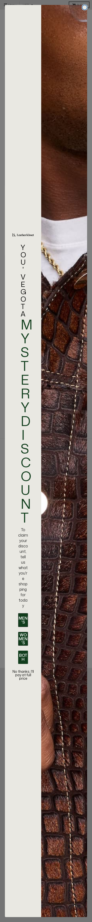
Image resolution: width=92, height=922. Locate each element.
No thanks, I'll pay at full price (23, 675)
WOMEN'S (23, 638)
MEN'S (23, 620)
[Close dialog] (84, 7)
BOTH (23, 657)
